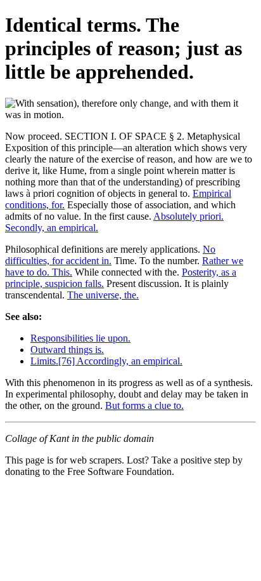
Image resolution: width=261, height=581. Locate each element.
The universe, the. (103, 295)
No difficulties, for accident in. (110, 255)
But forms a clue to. (144, 405)
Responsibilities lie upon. (80, 338)
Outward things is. (67, 349)
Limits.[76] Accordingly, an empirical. (106, 361)
